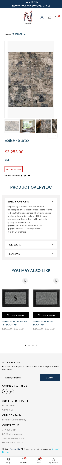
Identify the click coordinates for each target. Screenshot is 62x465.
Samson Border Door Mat (43, 323)
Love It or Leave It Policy (14, 419)
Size (7, 160)
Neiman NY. (15, 449)
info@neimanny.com (12, 434)
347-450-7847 (9, 429)
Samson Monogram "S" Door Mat (14, 323)
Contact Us (7, 409)
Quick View (25, 281)
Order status (8, 405)
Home (8, 34)
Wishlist (58, 16)
